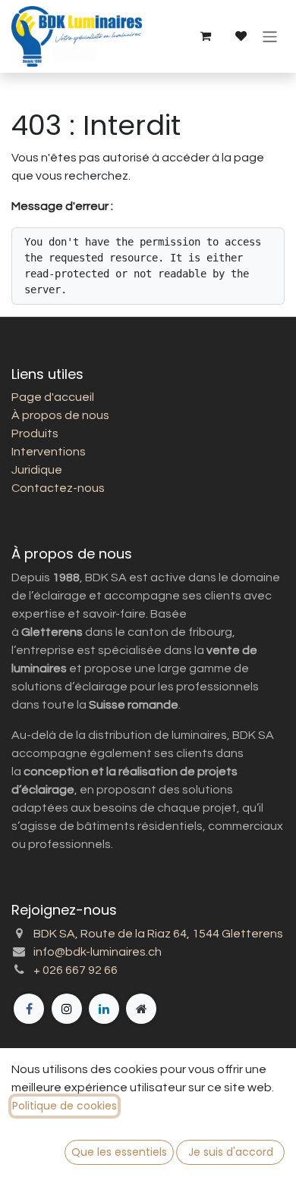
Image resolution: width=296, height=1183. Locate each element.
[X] (67, 1009)
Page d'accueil (52, 397)
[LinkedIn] (104, 1009)
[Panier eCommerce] (205, 36)
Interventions (48, 452)
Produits (34, 433)
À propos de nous (60, 415)
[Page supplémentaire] (141, 1009)
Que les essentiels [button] (119, 1152)
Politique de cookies (64, 1105)
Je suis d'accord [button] (230, 1152)
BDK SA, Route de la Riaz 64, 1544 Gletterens (158, 934)
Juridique (36, 470)
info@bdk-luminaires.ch (97, 952)
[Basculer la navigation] (270, 36)
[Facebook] (29, 1009)
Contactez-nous (58, 488)
